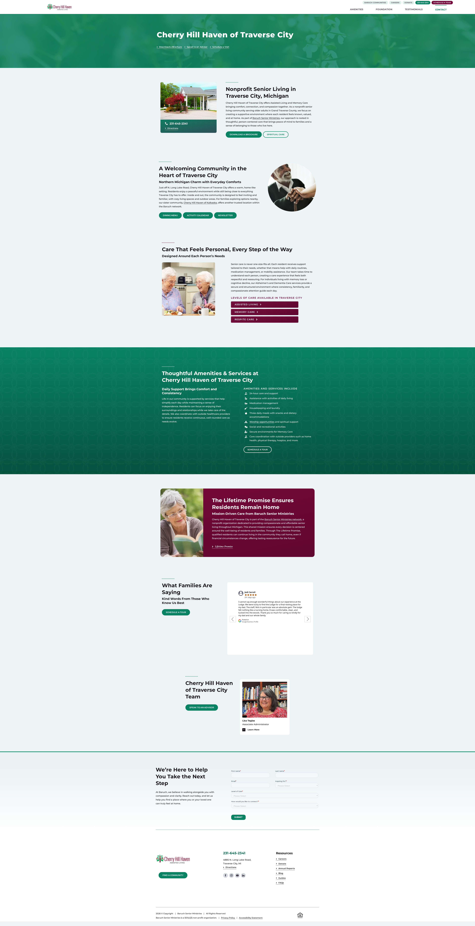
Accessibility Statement (251, 918)
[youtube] (237, 875)
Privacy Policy (228, 918)
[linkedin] (243, 875)
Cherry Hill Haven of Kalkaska (200, 202)
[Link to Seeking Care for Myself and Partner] (264, 319)
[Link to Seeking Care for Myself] (264, 304)
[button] (264, 730)
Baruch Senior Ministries (266, 118)
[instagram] (231, 875)
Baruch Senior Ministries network (283, 519)
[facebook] (225, 875)
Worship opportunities (261, 422)
